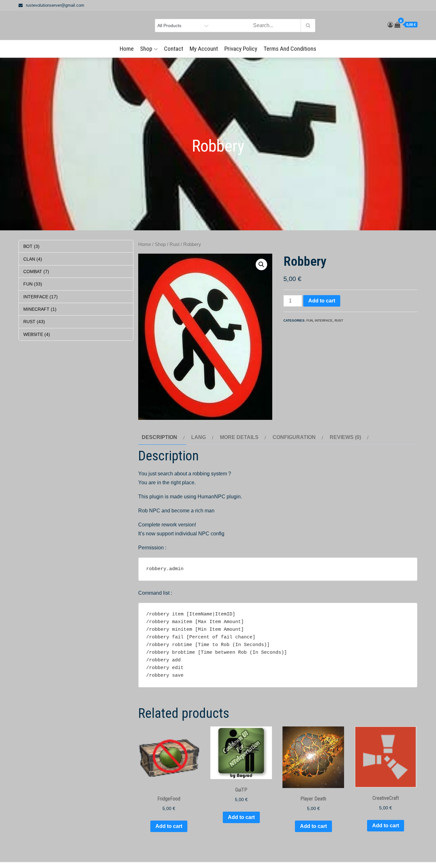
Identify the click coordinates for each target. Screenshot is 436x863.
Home (127, 48)
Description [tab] (159, 437)
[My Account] (390, 25)
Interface (324, 320)
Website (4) (36, 334)
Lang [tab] (198, 437)
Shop (146, 48)
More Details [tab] (239, 437)
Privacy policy (240, 48)
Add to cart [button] (168, 826)
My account (204, 48)
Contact (173, 48)
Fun (309, 320)
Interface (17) (40, 296)
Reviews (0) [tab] (345, 437)
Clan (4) (32, 259)
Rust (174, 244)
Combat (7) (36, 271)
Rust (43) (34, 321)
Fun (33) (32, 283)
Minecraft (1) (39, 309)
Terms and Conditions (290, 48)
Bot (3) (31, 246)
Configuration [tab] (294, 437)
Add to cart (321, 300)
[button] (261, 264)
